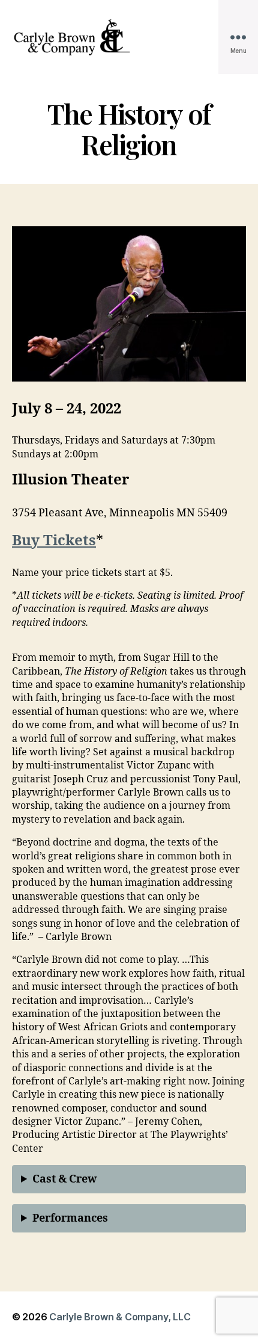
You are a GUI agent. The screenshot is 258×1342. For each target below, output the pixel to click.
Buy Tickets (54, 541)
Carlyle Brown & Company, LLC (119, 1317)
